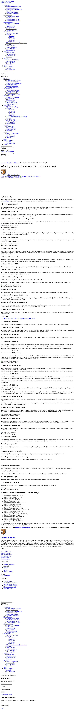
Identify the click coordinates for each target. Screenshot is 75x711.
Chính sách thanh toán (6, 554)
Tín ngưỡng (9, 64)
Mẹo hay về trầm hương (12, 8)
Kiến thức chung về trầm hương (14, 9)
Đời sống (6, 58)
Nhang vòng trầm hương (12, 23)
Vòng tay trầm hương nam (12, 18)
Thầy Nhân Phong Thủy (14, 175)
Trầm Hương (7, 5)
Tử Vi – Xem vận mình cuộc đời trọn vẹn (16, 43)
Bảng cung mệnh (10, 50)
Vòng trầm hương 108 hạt (12, 19)
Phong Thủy (7, 31)
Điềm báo (8, 44)
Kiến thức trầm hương (9, 564)
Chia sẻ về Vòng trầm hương (13, 6)
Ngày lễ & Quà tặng (8, 66)
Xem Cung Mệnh (10, 48)
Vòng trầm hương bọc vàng (13, 20)
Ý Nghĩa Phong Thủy (11, 47)
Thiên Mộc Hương (5, 575)
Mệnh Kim (11, 36)
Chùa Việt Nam (10, 52)
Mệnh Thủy (12, 38)
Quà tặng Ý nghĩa (10, 69)
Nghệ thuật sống (10, 61)
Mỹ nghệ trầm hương (11, 11)
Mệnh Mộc (12, 37)
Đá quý (5, 65)
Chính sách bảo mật (6, 552)
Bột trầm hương (10, 27)
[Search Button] (13, 147)
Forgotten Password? (6, 694)
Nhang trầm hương (8, 22)
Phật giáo (6, 567)
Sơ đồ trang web (5, 557)
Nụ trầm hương (10, 25)
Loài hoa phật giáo (11, 55)
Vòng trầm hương (8, 15)
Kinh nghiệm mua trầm (12, 12)
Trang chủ (3, 163)
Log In (2, 708)
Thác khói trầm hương (11, 30)
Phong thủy (6, 566)
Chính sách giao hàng (6, 556)
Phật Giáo (6, 51)
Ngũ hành (8, 34)
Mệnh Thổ (11, 41)
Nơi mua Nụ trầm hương (12, 13)
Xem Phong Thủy (10, 45)
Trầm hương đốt (10, 26)
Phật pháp (9, 57)
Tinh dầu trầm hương (11, 29)
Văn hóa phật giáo (11, 54)
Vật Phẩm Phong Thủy (12, 33)
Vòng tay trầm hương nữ (12, 16)
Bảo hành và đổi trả (5, 553)
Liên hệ (5, 71)
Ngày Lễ (8, 68)
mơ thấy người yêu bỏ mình (22, 527)
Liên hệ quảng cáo (5, 559)
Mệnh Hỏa (12, 40)
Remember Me (6, 689)
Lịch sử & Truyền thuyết (12, 59)
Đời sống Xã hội (10, 62)
